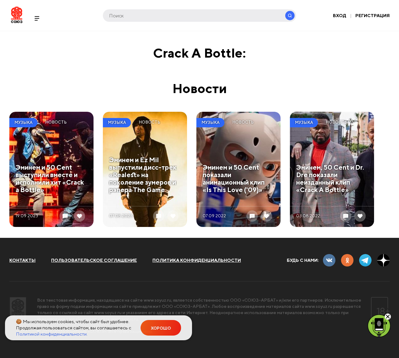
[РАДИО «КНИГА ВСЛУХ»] (379, 325)
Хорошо (161, 328)
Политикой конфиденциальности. (52, 334)
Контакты (22, 260)
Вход (339, 15)
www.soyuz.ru (157, 300)
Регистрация (372, 15)
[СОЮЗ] (17, 308)
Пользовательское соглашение (94, 260)
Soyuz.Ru (16, 15)
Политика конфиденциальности (196, 260)
